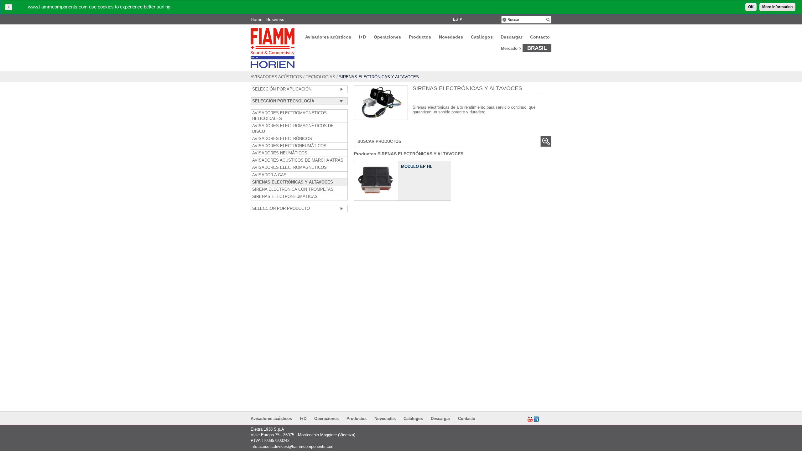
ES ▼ (457, 19)
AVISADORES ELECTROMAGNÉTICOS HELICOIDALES (289, 116)
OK (751, 7)
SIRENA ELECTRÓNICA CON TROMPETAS (293, 189)
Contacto (540, 36)
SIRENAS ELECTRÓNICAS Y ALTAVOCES (292, 182)
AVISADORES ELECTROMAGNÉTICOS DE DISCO (293, 129)
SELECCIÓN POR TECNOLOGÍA (283, 101)
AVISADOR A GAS (269, 175)
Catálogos (482, 36)
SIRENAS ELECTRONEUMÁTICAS (285, 196)
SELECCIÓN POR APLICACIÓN (281, 89)
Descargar (511, 36)
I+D (362, 36)
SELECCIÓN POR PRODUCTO (281, 208)
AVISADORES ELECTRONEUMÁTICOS (289, 146)
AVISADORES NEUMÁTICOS (279, 153)
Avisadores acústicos (328, 36)
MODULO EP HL (416, 166)
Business (275, 19)
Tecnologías (320, 77)
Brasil (537, 48)
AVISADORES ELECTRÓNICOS (282, 139)
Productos (420, 36)
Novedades (451, 36)
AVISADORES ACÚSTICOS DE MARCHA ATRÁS (297, 160)
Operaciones (387, 36)
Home (257, 19)
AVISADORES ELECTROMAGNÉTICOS (289, 167)
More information (777, 7)
